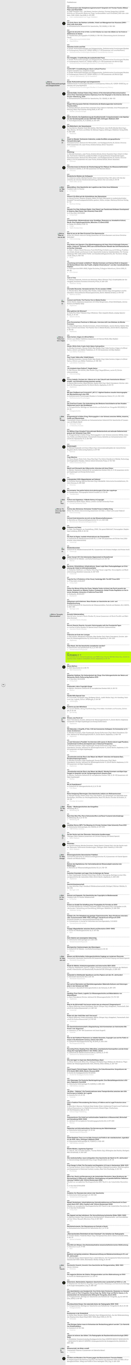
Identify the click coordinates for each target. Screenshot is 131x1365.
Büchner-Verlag (75, 204)
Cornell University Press (78, 503)
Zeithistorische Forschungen (80, 398)
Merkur (72, 474)
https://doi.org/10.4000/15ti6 (80, 39)
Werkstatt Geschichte (77, 960)
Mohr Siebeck (74, 838)
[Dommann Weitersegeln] (64, 447)
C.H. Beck (73, 788)
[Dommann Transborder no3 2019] (64, 491)
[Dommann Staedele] (64, 1358)
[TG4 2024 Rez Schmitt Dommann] (64, 117)
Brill (71, 932)
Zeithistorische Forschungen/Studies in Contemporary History (91, 52)
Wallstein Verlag (75, 283)
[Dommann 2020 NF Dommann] (64, 380)
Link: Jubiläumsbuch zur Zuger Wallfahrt (83, 17)
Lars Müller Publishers (77, 341)
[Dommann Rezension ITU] (64, 93)
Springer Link (74, 609)
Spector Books (75, 316)
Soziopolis (73, 596)
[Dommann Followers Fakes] (64, 528)
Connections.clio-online (78, 923)
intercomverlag (75, 239)
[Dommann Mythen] (64, 667)
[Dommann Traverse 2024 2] (64, 167)
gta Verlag (73, 712)
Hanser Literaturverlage (78, 111)
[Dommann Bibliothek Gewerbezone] (64, 127)
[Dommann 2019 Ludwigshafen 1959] (64, 480)
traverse (72, 1032)
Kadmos (72, 451)
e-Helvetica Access (76, 426)
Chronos (73, 146)
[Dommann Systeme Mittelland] (64, 707)
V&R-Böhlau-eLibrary (77, 829)
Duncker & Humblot (76, 801)
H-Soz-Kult (73, 215)
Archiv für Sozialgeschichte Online (82, 1075)
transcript (73, 542)
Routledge (73, 1171)
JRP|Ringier (74, 701)
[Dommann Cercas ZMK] (64, 558)
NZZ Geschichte (75, 670)
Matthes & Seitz (75, 294)
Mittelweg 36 (74, 810)
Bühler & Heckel (75, 1239)
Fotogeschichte (75, 411)
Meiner (72, 561)
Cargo (72, 226)
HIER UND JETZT (76, 182)
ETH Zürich (74, 272)
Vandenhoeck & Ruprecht (78, 649)
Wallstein (73, 133)
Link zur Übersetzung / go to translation (83, 76)
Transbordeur (74, 494)
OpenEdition (74, 41)
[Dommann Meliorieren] (64, 1282)
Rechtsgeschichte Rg (77, 1043)
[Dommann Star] (64, 567)
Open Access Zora (76, 228)
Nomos (72, 1123)
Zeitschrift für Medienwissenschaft (82, 1054)
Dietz (71, 257)
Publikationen (71, 2)
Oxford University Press (78, 463)
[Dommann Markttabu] (64, 844)
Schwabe (73, 1319)
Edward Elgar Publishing (78, 1112)
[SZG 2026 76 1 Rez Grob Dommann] (64, 23)
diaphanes (73, 305)
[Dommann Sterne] (64, 826)
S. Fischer (73, 191)
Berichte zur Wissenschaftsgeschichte (83, 522)
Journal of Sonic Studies (78, 620)
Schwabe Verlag (75, 424)
